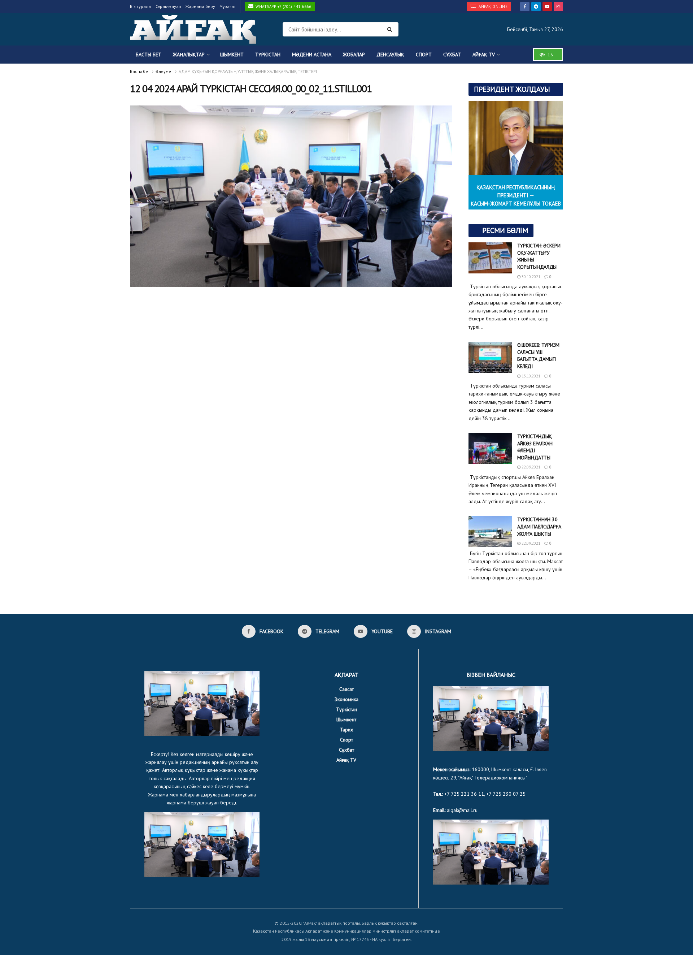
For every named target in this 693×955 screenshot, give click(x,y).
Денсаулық (390, 54)
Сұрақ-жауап (168, 6)
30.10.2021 (530, 276)
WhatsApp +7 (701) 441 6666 (282, 6)
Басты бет (148, 54)
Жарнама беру (200, 6)
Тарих (346, 729)
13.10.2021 (530, 376)
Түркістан (267, 54)
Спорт (424, 54)
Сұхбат (452, 54)
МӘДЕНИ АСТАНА (311, 54)
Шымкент (232, 54)
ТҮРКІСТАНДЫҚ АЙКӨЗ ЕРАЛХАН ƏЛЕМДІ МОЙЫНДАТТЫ (535, 447)
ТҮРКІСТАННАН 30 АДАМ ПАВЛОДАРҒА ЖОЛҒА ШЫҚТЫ (539, 526)
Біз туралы (140, 6)
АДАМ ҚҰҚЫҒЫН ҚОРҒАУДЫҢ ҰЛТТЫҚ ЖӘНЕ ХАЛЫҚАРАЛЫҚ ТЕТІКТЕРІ (248, 71)
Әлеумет (164, 71)
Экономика (346, 699)
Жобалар (354, 54)
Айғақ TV (483, 54)
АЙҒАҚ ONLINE (493, 6)
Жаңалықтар (189, 54)
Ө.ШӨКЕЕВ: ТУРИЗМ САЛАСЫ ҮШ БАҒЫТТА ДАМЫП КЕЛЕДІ (538, 356)
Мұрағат (227, 6)
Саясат (346, 689)
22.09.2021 (530, 467)
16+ (551, 54)
